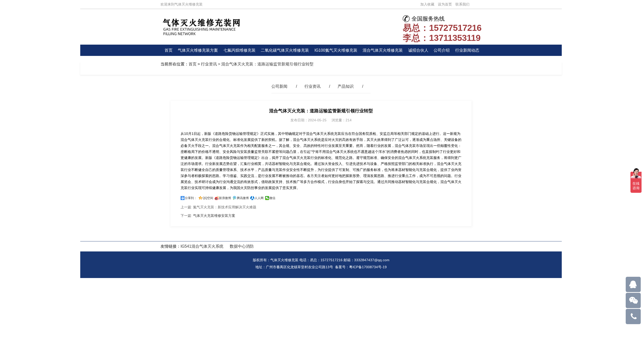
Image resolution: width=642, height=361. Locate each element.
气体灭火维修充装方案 (198, 50)
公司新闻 (279, 86)
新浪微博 (225, 198)
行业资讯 (209, 64)
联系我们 (462, 4)
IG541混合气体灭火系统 (202, 246)
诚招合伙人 (418, 50)
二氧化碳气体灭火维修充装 (285, 50)
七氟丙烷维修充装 (239, 50)
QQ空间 (208, 198)
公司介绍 (442, 50)
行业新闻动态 (467, 50)
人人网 (259, 198)
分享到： (191, 198)
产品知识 (346, 86)
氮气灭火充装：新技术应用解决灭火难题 (224, 207)
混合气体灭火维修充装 (383, 50)
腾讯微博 (243, 198)
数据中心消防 (242, 246)
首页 (169, 50)
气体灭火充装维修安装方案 (214, 216)
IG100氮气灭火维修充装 (335, 50)
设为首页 (445, 4)
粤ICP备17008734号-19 (368, 267)
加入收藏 (427, 4)
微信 (272, 198)
